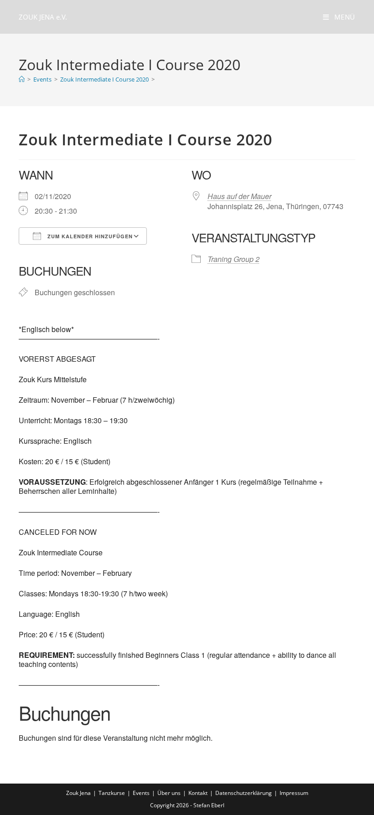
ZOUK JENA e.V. (43, 16)
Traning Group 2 (234, 259)
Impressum (294, 793)
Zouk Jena (78, 793)
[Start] (22, 79)
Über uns (169, 793)
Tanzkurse (112, 793)
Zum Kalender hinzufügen (89, 236)
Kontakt (198, 793)
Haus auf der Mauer (239, 196)
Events (141, 793)
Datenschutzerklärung (243, 793)
